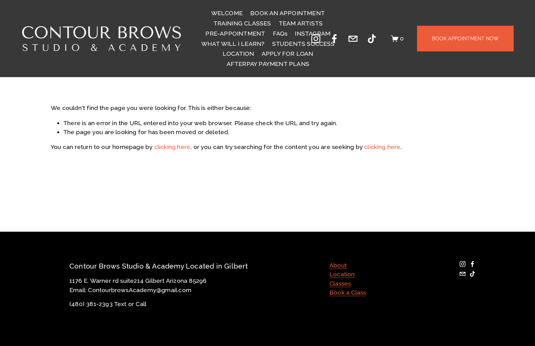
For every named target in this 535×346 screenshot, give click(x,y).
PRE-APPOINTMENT (235, 33)
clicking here (172, 147)
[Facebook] (334, 38)
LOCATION (238, 53)
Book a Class (347, 292)
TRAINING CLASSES (242, 23)
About (338, 265)
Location (342, 274)
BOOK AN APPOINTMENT (287, 13)
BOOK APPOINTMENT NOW (465, 39)
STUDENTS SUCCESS (303, 43)
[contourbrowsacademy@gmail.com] (353, 38)
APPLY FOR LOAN (287, 53)
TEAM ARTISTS (301, 23)
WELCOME (227, 13)
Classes (340, 283)
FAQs (280, 33)
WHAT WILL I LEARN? (233, 43)
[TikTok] (371, 38)
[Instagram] (315, 38)
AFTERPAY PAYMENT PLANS (268, 64)
